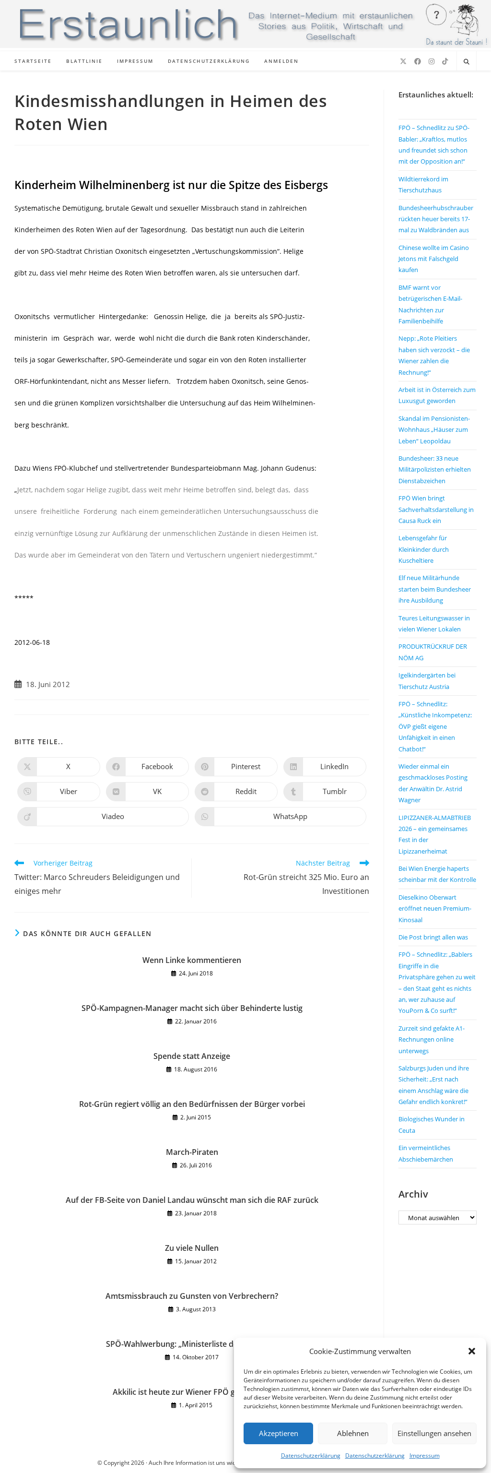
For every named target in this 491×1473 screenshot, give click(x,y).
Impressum (424, 1455)
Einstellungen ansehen (434, 1433)
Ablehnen (353, 1433)
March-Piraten (192, 1152)
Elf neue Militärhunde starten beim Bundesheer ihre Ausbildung (434, 589)
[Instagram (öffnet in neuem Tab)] (431, 61)
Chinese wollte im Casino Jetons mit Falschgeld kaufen (433, 258)
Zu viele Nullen (192, 1248)
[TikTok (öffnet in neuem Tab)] (445, 61)
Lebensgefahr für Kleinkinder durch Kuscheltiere (423, 549)
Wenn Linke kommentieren (191, 960)
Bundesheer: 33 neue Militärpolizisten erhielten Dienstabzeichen (434, 469)
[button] (472, 1351)
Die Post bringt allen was (433, 937)
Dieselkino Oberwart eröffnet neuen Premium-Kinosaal (434, 908)
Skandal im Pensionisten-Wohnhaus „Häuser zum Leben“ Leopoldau (434, 429)
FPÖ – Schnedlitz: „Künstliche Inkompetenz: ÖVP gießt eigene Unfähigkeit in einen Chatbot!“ (435, 726)
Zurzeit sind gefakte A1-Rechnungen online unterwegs (431, 1039)
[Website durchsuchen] (466, 62)
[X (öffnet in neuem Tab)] (403, 61)
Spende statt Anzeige (191, 1056)
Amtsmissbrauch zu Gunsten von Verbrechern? (191, 1296)
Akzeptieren (278, 1433)
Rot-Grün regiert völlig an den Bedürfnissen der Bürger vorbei (192, 1104)
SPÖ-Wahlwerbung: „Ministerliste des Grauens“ (192, 1344)
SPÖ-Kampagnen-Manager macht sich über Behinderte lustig (192, 1008)
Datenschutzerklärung (310, 1455)
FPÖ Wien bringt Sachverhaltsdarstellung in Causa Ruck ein (436, 509)
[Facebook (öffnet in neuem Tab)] (417, 61)
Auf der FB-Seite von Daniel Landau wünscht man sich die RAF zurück (192, 1200)
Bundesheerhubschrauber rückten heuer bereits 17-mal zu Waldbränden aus (435, 219)
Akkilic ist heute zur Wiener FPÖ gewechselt (192, 1392)
